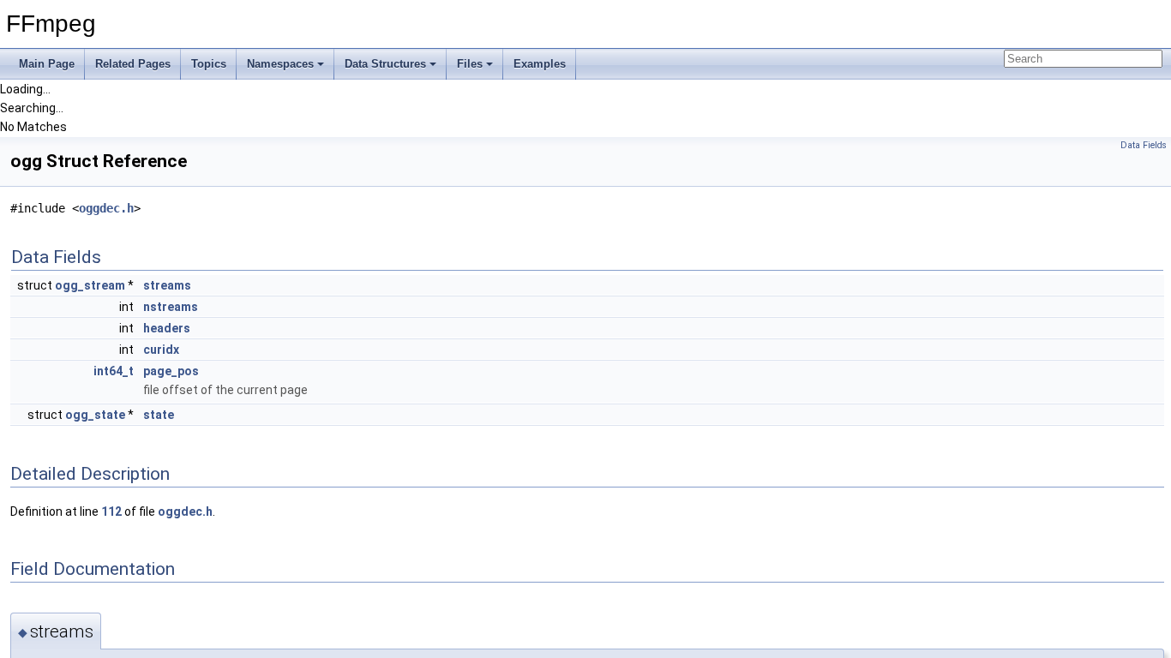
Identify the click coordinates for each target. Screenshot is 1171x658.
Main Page (47, 63)
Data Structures (385, 63)
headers (166, 328)
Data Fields (1143, 145)
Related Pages (133, 63)
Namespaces (280, 63)
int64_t (113, 371)
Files (470, 63)
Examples (539, 63)
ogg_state (95, 415)
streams (167, 285)
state (158, 415)
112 (111, 511)
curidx (161, 349)
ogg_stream (90, 285)
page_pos (171, 371)
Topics (208, 63)
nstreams (170, 307)
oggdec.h (106, 208)
